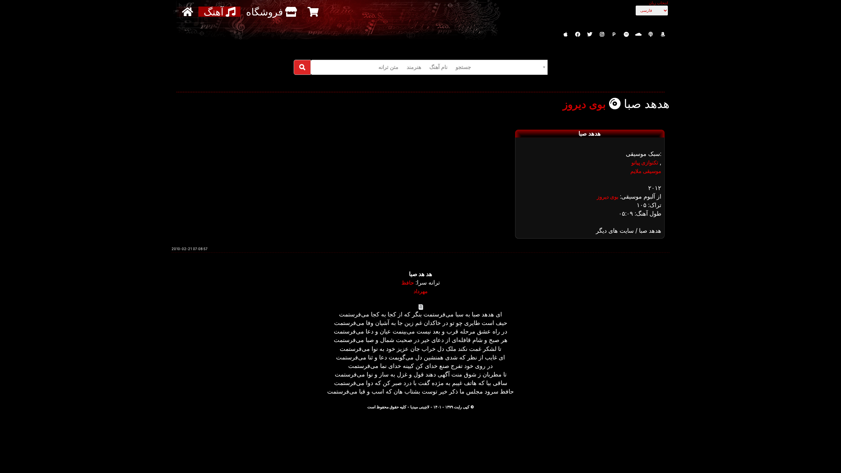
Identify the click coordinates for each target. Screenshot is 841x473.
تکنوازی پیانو (644, 162)
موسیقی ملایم (645, 171)
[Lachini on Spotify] (626, 34)
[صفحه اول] (188, 12)
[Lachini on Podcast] (650, 34)
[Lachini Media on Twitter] (590, 34)
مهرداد (421, 291)
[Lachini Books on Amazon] (663, 34)
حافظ (407, 282)
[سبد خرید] (314, 12)
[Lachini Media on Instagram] (602, 34)
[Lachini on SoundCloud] (638, 34)
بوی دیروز (584, 104)
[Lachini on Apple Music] (565, 34)
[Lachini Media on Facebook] (577, 34)
